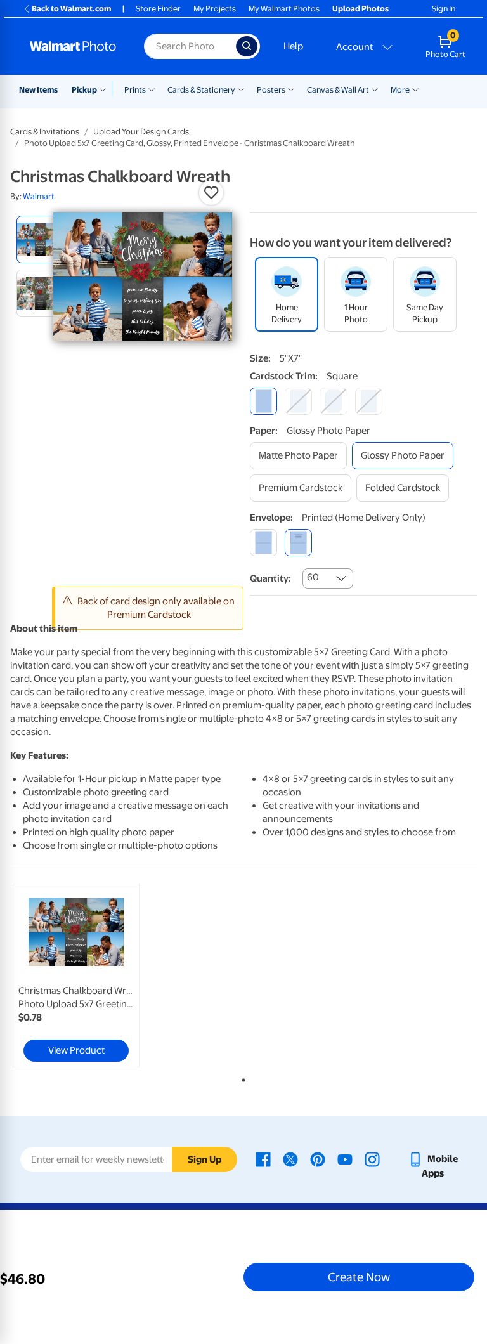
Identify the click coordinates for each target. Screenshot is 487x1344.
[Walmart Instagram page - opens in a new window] (372, 1159)
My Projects (214, 8)
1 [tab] (241, 1077)
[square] (263, 401)
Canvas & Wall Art (338, 90)
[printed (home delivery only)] (298, 542)
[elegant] (333, 401)
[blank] (263, 542)
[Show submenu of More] (415, 88)
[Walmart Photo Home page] (73, 46)
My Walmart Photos (284, 8)
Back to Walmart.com (71, 8)
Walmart (39, 196)
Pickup (84, 90)
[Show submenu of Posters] (291, 88)
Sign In (443, 8)
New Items (38, 90)
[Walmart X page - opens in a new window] (290, 1159)
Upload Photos (360, 8)
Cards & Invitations (44, 131)
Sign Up (204, 1159)
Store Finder (158, 8)
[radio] (40, 239)
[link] (76, 975)
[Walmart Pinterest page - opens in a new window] (317, 1159)
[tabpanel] (88, 975)
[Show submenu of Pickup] (105, 88)
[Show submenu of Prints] (151, 88)
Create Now (359, 1277)
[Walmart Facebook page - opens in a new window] (263, 1159)
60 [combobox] (313, 577)
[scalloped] (368, 401)
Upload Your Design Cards (141, 131)
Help (293, 46)
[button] (211, 193)
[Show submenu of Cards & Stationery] (241, 88)
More (400, 90)
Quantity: (270, 578)
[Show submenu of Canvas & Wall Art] (375, 88)
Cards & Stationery (201, 90)
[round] (298, 401)
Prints (135, 90)
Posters (271, 90)
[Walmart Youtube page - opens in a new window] (345, 1159)
